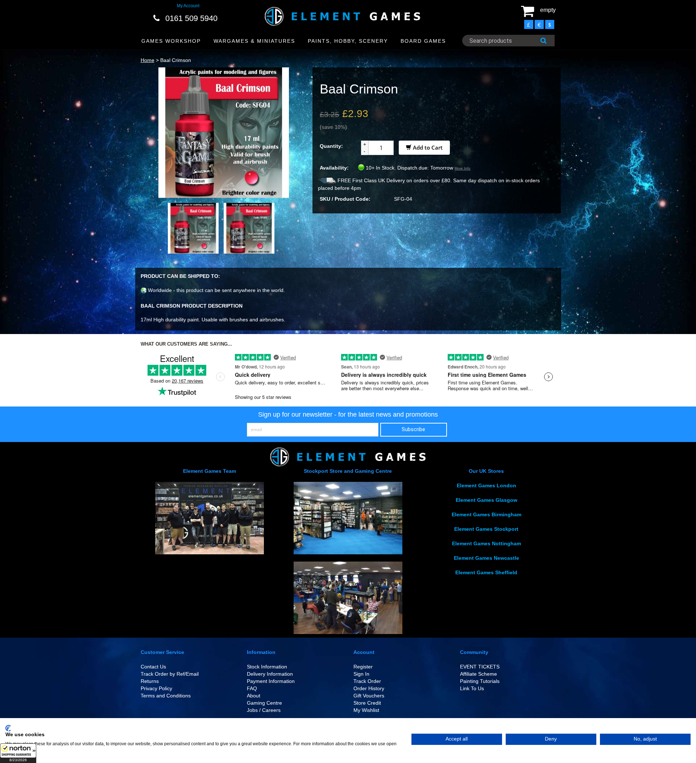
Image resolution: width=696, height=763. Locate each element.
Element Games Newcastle (486, 558)
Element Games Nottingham (486, 543)
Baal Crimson (175, 60)
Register (363, 667)
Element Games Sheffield (486, 572)
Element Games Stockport (486, 529)
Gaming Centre (264, 703)
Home (147, 60)
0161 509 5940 (191, 18)
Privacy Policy (156, 688)
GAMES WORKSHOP (171, 41)
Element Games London (486, 485)
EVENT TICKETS (480, 667)
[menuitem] (171, 41)
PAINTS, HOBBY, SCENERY (348, 41)
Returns (150, 681)
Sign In (361, 674)
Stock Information (267, 667)
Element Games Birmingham (486, 514)
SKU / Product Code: (345, 199)
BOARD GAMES (423, 41)
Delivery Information (270, 674)
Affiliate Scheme (478, 674)
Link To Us (472, 688)
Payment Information (271, 681)
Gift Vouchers (368, 696)
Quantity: (331, 146)
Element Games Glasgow (486, 500)
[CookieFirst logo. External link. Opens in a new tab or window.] (8, 728)
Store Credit (367, 703)
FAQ (252, 688)
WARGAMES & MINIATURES (254, 41)
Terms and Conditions (166, 696)
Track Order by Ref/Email (170, 674)
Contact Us (153, 667)
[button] (18, 753)
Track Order (367, 681)
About (253, 696)
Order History (368, 688)
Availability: (334, 168)
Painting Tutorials (480, 681)
